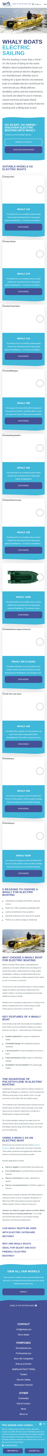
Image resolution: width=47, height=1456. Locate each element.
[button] (40, 189)
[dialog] (23, 1438)
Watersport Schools (23, 1385)
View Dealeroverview (23, 150)
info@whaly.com (23, 1329)
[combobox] (40, 1424)
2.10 (34, 1065)
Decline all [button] (12, 1451)
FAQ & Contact (23, 1403)
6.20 (40, 1065)
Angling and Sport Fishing (23, 1369)
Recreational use (23, 1348)
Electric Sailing (23, 1379)
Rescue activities (23, 1364)
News (23, 1409)
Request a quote (23, 142)
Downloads (23, 1398)
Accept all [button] (34, 1451)
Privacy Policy (18, 1442)
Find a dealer (23, 1334)
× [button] (44, 1424)
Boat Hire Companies (23, 1358)
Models (23, 1292)
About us (23, 1414)
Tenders (23, 1374)
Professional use (23, 1353)
